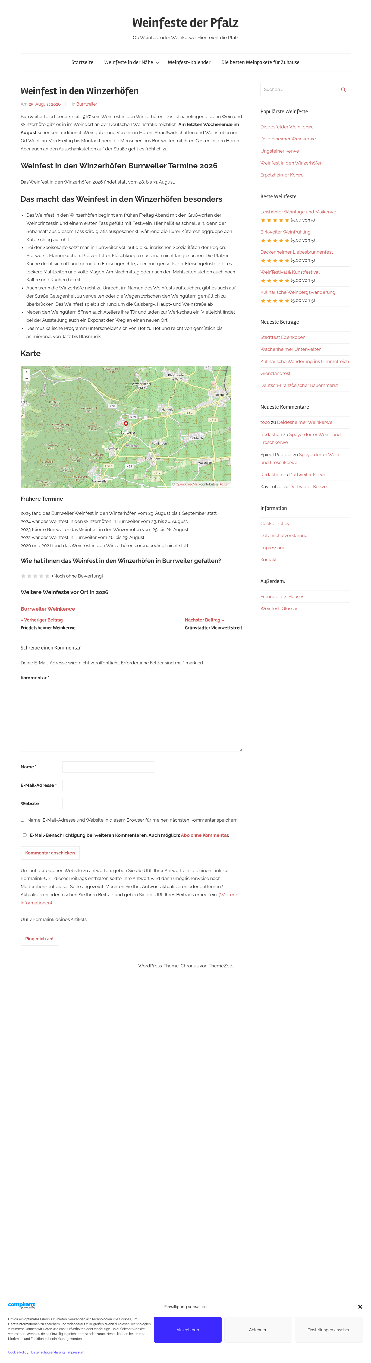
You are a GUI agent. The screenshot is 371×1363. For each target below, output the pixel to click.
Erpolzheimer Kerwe (282, 175)
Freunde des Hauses (282, 596)
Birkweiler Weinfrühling (285, 232)
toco (265, 422)
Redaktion (271, 434)
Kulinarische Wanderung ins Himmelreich (304, 361)
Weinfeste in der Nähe (128, 62)
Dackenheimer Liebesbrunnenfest (296, 252)
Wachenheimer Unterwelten (291, 349)
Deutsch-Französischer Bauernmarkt (299, 385)
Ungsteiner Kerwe (279, 151)
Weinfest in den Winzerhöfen (291, 163)
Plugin (224, 484)
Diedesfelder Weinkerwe (287, 127)
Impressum (75, 1352)
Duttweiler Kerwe (307, 474)
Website (30, 803)
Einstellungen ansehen (329, 1329)
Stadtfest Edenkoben (283, 337)
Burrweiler (86, 104)
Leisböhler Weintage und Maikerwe (298, 211)
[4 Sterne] (41, 576)
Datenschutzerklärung (48, 1352)
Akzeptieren (188, 1329)
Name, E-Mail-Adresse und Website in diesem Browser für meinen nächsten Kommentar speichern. (132, 820)
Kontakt (268, 559)
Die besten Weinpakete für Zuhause (260, 62)
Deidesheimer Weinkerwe (288, 138)
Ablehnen (258, 1329)
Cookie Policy (18, 1352)
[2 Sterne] (29, 576)
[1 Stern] (23, 576)
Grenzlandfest (275, 373)
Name (29, 766)
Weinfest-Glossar (278, 608)
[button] (360, 1307)
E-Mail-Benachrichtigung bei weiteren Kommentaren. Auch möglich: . (129, 835)
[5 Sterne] (47, 576)
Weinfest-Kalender (189, 62)
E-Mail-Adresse (39, 785)
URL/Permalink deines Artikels (54, 919)
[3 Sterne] (35, 576)
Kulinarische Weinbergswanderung (297, 292)
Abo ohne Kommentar (204, 835)
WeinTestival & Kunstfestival (290, 272)
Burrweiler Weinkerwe (48, 609)
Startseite (82, 62)
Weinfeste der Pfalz (185, 23)
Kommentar (35, 677)
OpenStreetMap (188, 484)
